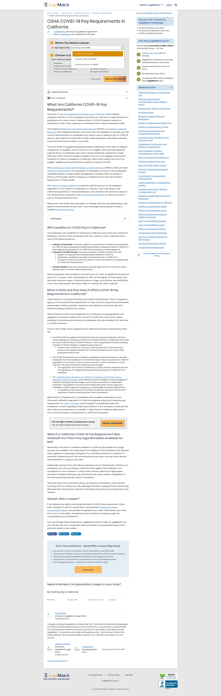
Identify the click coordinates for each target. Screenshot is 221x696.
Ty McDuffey (59, 31)
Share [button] (52, 534)
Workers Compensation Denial (152, 206)
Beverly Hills (72, 600)
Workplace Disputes (98, 69)
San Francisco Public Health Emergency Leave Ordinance (78, 167)
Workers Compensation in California (155, 202)
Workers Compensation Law (151, 161)
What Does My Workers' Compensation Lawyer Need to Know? (152, 102)
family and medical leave (59, 170)
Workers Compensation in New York (154, 123)
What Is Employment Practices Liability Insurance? (152, 215)
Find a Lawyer (52, 13)
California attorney (65, 209)
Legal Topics (66, 13)
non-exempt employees (92, 194)
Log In (169, 5)
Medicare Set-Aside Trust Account (154, 108)
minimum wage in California (64, 185)
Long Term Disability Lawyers (151, 225)
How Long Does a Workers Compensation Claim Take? (151, 152)
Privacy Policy (114, 675)
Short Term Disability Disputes (152, 221)
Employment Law (82, 13)
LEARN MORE (88, 570)
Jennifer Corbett (62, 644)
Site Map (129, 675)
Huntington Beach (95, 600)
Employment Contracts (63, 66)
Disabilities (58, 63)
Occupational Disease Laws (151, 247)
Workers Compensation (102, 13)
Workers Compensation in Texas (153, 127)
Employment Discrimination (65, 69)
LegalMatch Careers (110, 681)
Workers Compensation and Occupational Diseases (151, 132)
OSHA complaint (71, 403)
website (50, 637)
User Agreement (95, 675)
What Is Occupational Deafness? (153, 157)
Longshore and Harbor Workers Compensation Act (152, 190)
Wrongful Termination (99, 72)
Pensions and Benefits (63, 72)
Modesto (112, 600)
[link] (140, 262)
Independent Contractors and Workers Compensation (152, 145)
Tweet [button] (64, 534)
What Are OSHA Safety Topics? (152, 165)
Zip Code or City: (62, 47)
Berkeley (50, 600)
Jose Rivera (64, 34)
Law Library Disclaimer (57, 661)
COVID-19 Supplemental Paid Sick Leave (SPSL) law (81, 114)
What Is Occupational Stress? (152, 229)
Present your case (150, 53)
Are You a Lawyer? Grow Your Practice (154, 13)
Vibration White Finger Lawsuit (152, 243)
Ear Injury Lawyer (146, 112)
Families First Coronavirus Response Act (77, 129)
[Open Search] (176, 5)
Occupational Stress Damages (152, 233)
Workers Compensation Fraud (152, 210)
